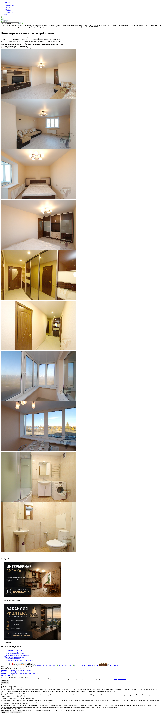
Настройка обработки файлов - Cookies (13, 672)
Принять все (5, 680)
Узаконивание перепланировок (14, 657)
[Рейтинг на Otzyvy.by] (64, 665)
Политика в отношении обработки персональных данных (19, 673)
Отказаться (5, 682)
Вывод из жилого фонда (12, 658)
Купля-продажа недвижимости (14, 650)
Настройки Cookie (120, 679)
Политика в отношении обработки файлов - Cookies (17, 670)
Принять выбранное (16, 712)
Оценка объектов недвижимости (15, 652)
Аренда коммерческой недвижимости (16, 655)
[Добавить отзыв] (103, 665)
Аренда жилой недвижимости (14, 653)
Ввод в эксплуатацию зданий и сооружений (18, 660)
